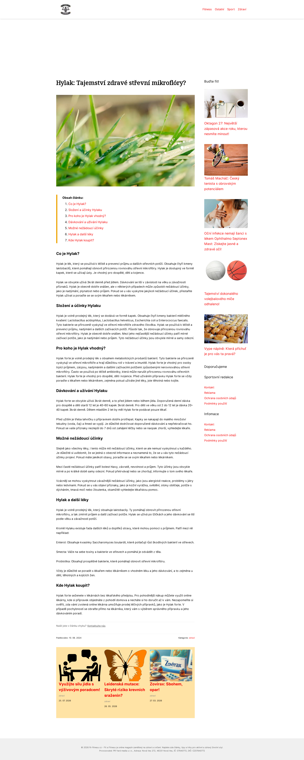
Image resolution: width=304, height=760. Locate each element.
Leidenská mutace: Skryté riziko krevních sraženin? (124, 690)
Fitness (207, 9)
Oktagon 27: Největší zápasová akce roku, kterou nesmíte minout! (225, 128)
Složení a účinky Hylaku (85, 210)
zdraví (192, 638)
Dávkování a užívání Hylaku (88, 222)
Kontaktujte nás (96, 625)
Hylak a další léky (80, 234)
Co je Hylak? (77, 204)
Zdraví (242, 9)
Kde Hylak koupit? (81, 240)
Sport (231, 9)
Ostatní (219, 9)
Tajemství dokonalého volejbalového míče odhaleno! (221, 299)
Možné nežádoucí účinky (86, 228)
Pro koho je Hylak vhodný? (87, 216)
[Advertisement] (152, 42)
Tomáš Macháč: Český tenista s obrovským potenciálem (221, 183)
